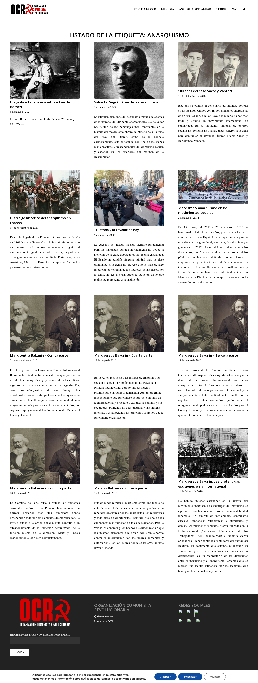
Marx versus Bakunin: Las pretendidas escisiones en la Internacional (209, 483)
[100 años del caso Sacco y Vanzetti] (213, 64)
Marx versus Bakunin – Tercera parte (208, 355)
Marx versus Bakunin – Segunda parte (40, 488)
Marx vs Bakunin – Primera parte (120, 488)
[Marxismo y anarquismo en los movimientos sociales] (213, 187)
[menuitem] (144, 9)
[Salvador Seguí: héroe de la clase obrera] (129, 70)
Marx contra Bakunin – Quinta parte (39, 355)
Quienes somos (103, 616)
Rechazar (190, 677)
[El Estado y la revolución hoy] (129, 198)
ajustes (140, 678)
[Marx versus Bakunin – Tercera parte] (213, 323)
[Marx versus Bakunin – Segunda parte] (45, 456)
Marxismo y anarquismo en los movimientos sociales (203, 210)
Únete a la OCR (104, 621)
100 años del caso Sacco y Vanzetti (205, 91)
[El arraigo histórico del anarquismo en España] (45, 192)
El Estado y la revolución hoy (116, 229)
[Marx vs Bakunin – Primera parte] (129, 456)
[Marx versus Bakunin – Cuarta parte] (129, 323)
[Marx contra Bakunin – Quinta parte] (45, 323)
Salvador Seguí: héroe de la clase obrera (126, 102)
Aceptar (165, 677)
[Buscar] (244, 9)
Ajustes (215, 677)
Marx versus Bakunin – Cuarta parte (123, 355)
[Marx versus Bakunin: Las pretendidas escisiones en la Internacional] (213, 453)
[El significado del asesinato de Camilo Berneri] (45, 70)
